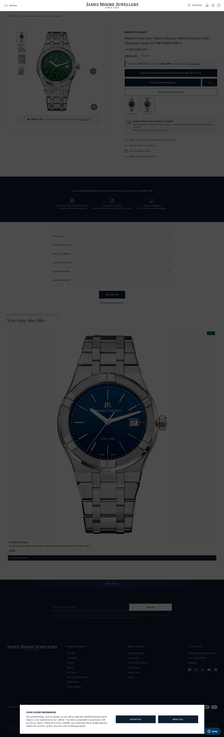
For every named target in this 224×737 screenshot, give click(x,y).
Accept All (135, 720)
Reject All (178, 720)
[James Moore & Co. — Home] (112, 5)
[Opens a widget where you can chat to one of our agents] (212, 731)
